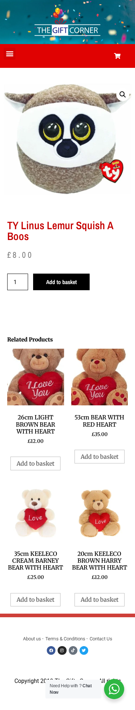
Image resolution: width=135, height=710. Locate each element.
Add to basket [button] (35, 463)
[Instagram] (62, 650)
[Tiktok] (73, 650)
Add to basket (61, 282)
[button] (9, 54)
